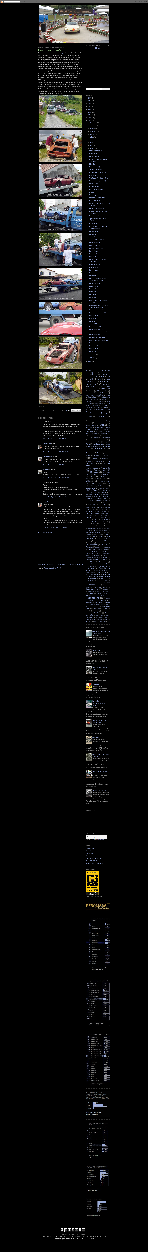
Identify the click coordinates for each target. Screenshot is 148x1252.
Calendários (99, 395)
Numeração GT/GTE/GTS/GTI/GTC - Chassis (100, 703)
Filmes (89, 461)
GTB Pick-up (106, 474)
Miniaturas (103, 522)
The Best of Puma (101, 617)
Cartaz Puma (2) (94, 167)
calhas (108, 395)
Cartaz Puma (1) (94, 200)
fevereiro (93, 355)
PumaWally (93, 585)
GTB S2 (91, 476)
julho (91, 137)
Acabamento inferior (95, 370)
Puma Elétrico (90, 572)
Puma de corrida (94, 242)
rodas (108, 602)
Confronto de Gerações (92, 414)
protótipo (96, 559)
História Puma (91, 490)
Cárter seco (95, 405)
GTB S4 (96, 478)
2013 (90, 109)
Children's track (99, 409)
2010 (90, 118)
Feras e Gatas (93, 183)
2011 (90, 115)
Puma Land (89, 853)
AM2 (102, 377)
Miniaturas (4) (93, 153)
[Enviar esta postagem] (69, 410)
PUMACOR (95, 684)
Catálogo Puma (105, 405)
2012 (90, 112)
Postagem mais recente (45, 564)
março (92, 148)
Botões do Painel (100, 393)
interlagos (105, 494)
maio (91, 142)
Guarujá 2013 (90, 488)
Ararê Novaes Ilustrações (94, 858)
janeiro (92, 358)
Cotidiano (88, 418)
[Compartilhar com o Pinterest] (80, 410)
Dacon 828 (92, 297)
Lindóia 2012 (92, 505)
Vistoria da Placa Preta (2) (97, 313)
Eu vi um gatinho (94, 446)
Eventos (92, 192)
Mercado (103, 517)
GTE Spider (97, 483)
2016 (90, 101)
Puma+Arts (93, 234)
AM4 (91, 379)
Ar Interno (106, 384)
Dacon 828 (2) (93, 292)
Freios (106, 466)
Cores (90, 416)
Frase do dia (98, 466)
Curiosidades (106, 419)
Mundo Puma (93, 267)
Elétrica (95, 433)
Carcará (88, 401)
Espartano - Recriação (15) (100, 790)
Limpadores (106, 503)
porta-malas (95, 555)
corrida (100, 416)
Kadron (105, 496)
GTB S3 (88, 478)
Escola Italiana (93, 440)
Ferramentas (95, 458)
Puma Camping (102, 566)
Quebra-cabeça (92, 589)
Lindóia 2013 (103, 505)
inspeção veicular (101, 492)
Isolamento (88, 496)
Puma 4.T (105, 559)
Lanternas (89, 498)
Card (94, 401)
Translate (101, 839)
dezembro (93, 123)
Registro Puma (102, 593)
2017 (90, 98)
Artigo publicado (103, 386)
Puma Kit (100, 576)
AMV (99, 379)
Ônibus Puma (97, 534)
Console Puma (105, 414)
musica (108, 526)
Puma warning (89, 583)
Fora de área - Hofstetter (97, 327)
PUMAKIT (107, 583)
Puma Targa (90, 580)
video (95, 621)
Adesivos (95, 375)
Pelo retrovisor (91, 545)
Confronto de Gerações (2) (97, 337)
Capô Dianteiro (105, 397)
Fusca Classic (90, 848)
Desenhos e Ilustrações (102, 421)
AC (87, 370)
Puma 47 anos (90, 562)
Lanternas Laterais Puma (97, 198)
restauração (102, 600)
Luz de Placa (102, 509)
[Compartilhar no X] (76, 410)
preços (105, 555)
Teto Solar (89, 617)
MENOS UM (90, 517)
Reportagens (92, 598)
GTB (96, 474)
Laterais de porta (102, 500)
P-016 (93, 536)
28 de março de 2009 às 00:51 (56, 497)
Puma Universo (91, 856)
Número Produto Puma (93, 532)
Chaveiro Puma (102, 407)
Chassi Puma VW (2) (98, 737)
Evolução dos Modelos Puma (94, 451)
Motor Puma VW (94, 264)
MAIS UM (89, 513)
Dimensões (104, 429)
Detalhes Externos (101, 423)
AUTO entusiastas (92, 861)
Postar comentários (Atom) (52, 568)
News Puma (91, 528)
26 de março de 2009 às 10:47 (56, 451)
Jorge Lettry (97, 496)
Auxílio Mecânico (94, 388)
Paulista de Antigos (102, 543)
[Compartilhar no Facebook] (78, 410)
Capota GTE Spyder (95, 324)
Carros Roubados (98, 403)
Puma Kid (92, 576)
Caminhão (92, 397)
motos (101, 524)
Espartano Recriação (93, 442)
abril (91, 145)
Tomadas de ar (90, 619)
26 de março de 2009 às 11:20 (56, 464)
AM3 (108, 377)
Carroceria (101, 401)
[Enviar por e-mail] (72, 410)
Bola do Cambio (102, 391)
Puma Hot (106, 574)
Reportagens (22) (94, 156)
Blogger (97, 48)
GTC (104, 478)
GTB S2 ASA (103, 476)
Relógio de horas (95, 595)
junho (92, 140)
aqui (62, 53)
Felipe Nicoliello (48, 456)
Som (87, 611)
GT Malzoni (94, 472)
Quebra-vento (106, 589)
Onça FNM (88, 534)
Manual (97, 513)
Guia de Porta (103, 488)
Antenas (96, 381)
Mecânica (105, 513)
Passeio (91, 543)
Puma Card (90, 568)
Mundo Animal (90, 526)
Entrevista (96, 437)
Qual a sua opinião (100, 587)
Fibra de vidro (106, 458)
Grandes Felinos (100, 470)
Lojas (94, 509)
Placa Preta (91, 549)
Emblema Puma (105, 433)
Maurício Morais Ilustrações (94, 863)
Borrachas (88, 393)
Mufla (106, 524)
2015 (90, 103)
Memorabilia (89, 515)
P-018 (100, 536)
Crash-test (96, 418)
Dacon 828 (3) (93, 286)
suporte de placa (105, 611)
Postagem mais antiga (76, 564)
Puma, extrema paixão (96, 208)
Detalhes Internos (91, 425)
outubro (92, 128)
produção (104, 557)
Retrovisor (89, 602)
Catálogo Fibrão (94, 186)
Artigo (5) (92, 321)
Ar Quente (91, 386)
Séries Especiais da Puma (93, 606)
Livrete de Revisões (91, 507)
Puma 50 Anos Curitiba (94, 564)
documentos (99, 431)
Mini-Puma (104, 519)
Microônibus (89, 519)
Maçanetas (89, 511)
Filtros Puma (98, 461)
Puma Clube (90, 851)
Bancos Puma (105, 388)
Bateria (91, 391)
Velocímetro (100, 619)
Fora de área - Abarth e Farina (98, 340)
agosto (92, 134)
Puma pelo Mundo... (95, 346)
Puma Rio (104, 578)
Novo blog (92, 351)
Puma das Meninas (95, 254)
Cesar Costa (47, 443)
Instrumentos (89, 494)
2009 (90, 120)
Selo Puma (104, 604)
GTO (92, 486)
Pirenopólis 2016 (105, 547)
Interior (97, 494)
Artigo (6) (92, 237)
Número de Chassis (100, 530)
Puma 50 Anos (103, 562)
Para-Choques (105, 540)
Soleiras (105, 608)
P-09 (105, 538)
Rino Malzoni (99, 602)
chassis (91, 407)
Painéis (88, 541)
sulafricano (95, 611)
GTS (100, 485)
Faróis (99, 453)
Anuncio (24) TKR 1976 (96, 240)
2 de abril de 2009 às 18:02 (55, 528)
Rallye (91, 593)
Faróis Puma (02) (94, 245)
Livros (100, 507)
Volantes (102, 621)
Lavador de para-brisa (93, 503)
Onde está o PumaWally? (97, 189)
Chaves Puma (89, 409)
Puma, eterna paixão (95, 151)
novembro (93, 126)
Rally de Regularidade (103, 591)
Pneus (98, 553)
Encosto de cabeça (94, 435)
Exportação (89, 453)
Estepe (108, 444)
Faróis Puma (93, 251)
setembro (93, 131)
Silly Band (97, 608)
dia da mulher (99, 427)
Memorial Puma (102, 515)
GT (108, 470)
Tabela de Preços (95, 613)
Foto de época (93, 195)
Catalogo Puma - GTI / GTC (98, 172)
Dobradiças (89, 431)
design (88, 423)
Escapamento (106, 437)
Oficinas (106, 532)
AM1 (95, 377)
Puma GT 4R (101, 572)
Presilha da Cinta (92, 557)
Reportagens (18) (94, 334)
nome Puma (100, 528)
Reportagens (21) (94, 216)
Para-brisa (96, 540)
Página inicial (61, 564)
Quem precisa (91, 591)
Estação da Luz (98, 444)
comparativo (102, 412)
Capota (104, 399)
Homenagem (106, 490)
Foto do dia (92, 175)
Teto (107, 615)
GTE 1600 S (101, 481)
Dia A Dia (92, 164)
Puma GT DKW (92, 574)
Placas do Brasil (91, 551)
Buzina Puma (89, 395)
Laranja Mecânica (90, 500)
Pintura (97, 547)
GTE (88, 481)
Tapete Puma (99, 615)
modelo (88, 524)
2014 (90, 106)
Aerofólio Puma (105, 375)
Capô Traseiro (93, 399)
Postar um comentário (45, 532)
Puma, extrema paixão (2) (97, 181)
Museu (101, 526)
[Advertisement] (54, 548)
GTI (108, 483)
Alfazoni (90, 377)
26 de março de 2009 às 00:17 (56, 438)
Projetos (88, 559)
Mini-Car (96, 519)
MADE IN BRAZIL (95, 224)
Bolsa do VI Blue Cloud (96, 248)
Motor (94, 524)
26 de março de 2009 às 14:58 (56, 477)
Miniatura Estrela (91, 521)
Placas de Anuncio (103, 549)
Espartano (103, 440)
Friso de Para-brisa (92, 468)
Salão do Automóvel (94, 604)
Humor (90, 492)
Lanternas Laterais (101, 498)
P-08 (99, 538)
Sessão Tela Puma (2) (96, 310)
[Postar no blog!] (74, 410)
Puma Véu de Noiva (102, 580)
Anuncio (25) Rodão (95, 169)
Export (106, 451)
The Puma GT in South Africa (98, 178)
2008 (90, 361)
